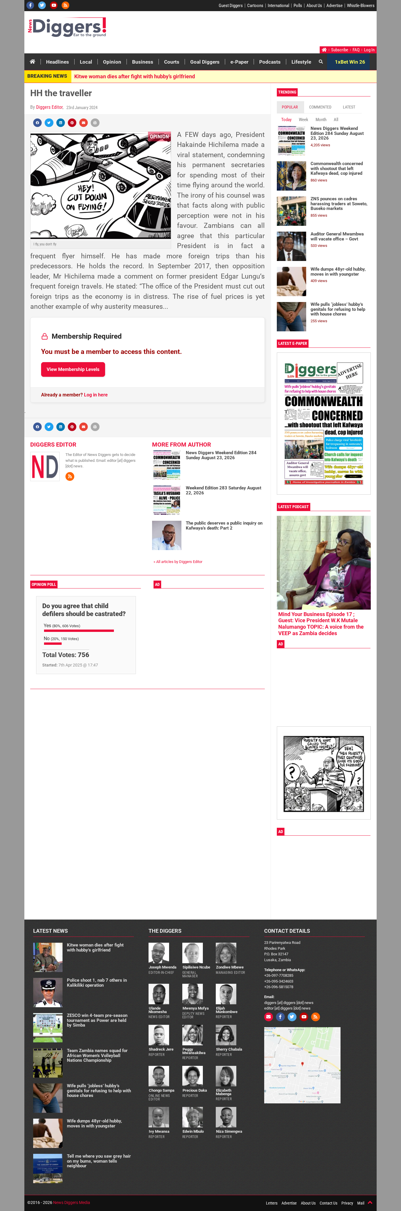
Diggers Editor (49, 107)
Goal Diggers (205, 62)
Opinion (112, 62)
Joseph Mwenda (162, 967)
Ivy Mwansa (159, 1131)
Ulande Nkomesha (158, 1010)
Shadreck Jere (161, 1049)
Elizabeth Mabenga (223, 1092)
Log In (369, 49)
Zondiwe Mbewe (230, 967)
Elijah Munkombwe (226, 1010)
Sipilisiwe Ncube (196, 967)
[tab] (290, 107)
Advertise (334, 5)
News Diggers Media (71, 1202)
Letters (271, 1203)
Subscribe (339, 49)
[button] (37, 122)
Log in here (96, 395)
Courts (171, 62)
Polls (298, 5)
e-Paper (239, 62)
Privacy (347, 1203)
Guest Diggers (231, 5)
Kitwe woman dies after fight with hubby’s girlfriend (134, 76)
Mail (360, 1203)
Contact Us (328, 1203)
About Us (314, 5)
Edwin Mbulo (193, 1131)
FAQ (356, 49)
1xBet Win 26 (350, 62)
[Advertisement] (264, 30)
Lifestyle (301, 62)
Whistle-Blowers (361, 5)
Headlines (57, 62)
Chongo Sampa (161, 1090)
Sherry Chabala (229, 1049)
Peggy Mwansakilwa (193, 1051)
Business (142, 62)
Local (86, 62)
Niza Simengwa (229, 1131)
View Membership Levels (73, 369)
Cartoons (255, 5)
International (278, 5)
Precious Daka (195, 1090)
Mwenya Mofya (196, 1008)
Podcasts (270, 62)
